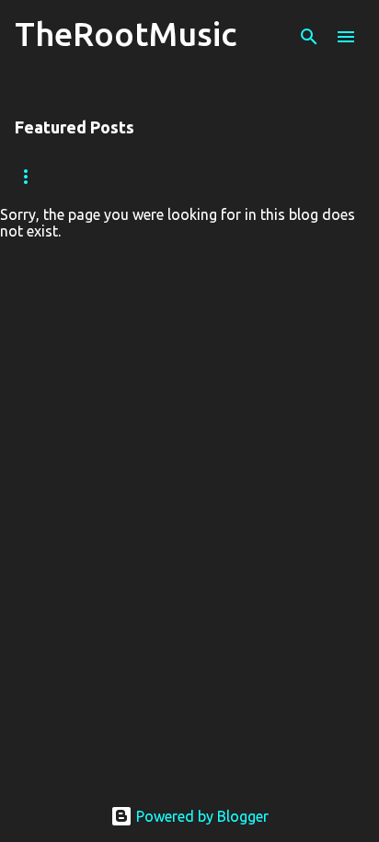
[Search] (309, 37)
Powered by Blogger (200, 816)
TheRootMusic (125, 33)
